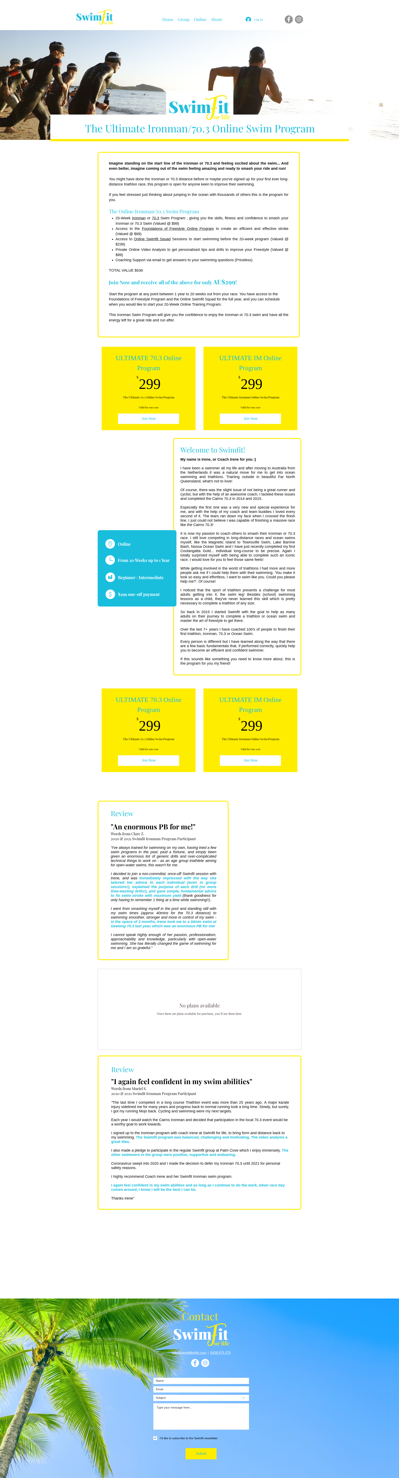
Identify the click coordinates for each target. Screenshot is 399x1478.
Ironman (139, 218)
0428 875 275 (220, 1353)
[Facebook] (289, 19)
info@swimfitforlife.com (189, 1353)
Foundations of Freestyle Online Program (178, 229)
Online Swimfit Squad (152, 239)
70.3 (155, 218)
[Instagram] (299, 19)
